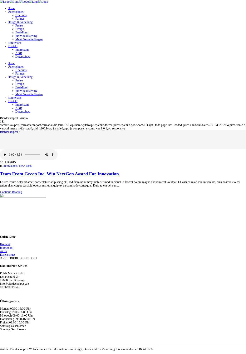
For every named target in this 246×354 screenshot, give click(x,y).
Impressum (6, 247)
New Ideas (25, 165)
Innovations (10, 165)
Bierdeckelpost (9, 131)
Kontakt (5, 244)
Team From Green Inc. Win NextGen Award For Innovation (59, 173)
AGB (3, 251)
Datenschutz (7, 254)
